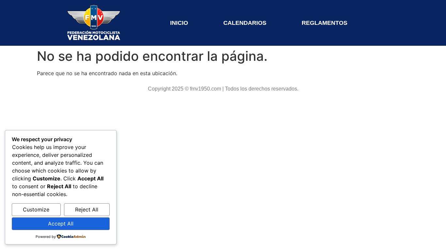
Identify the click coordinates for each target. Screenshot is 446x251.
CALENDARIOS (244, 23)
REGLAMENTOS (324, 23)
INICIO (179, 23)
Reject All (86, 209)
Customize (36, 209)
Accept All (60, 223)
